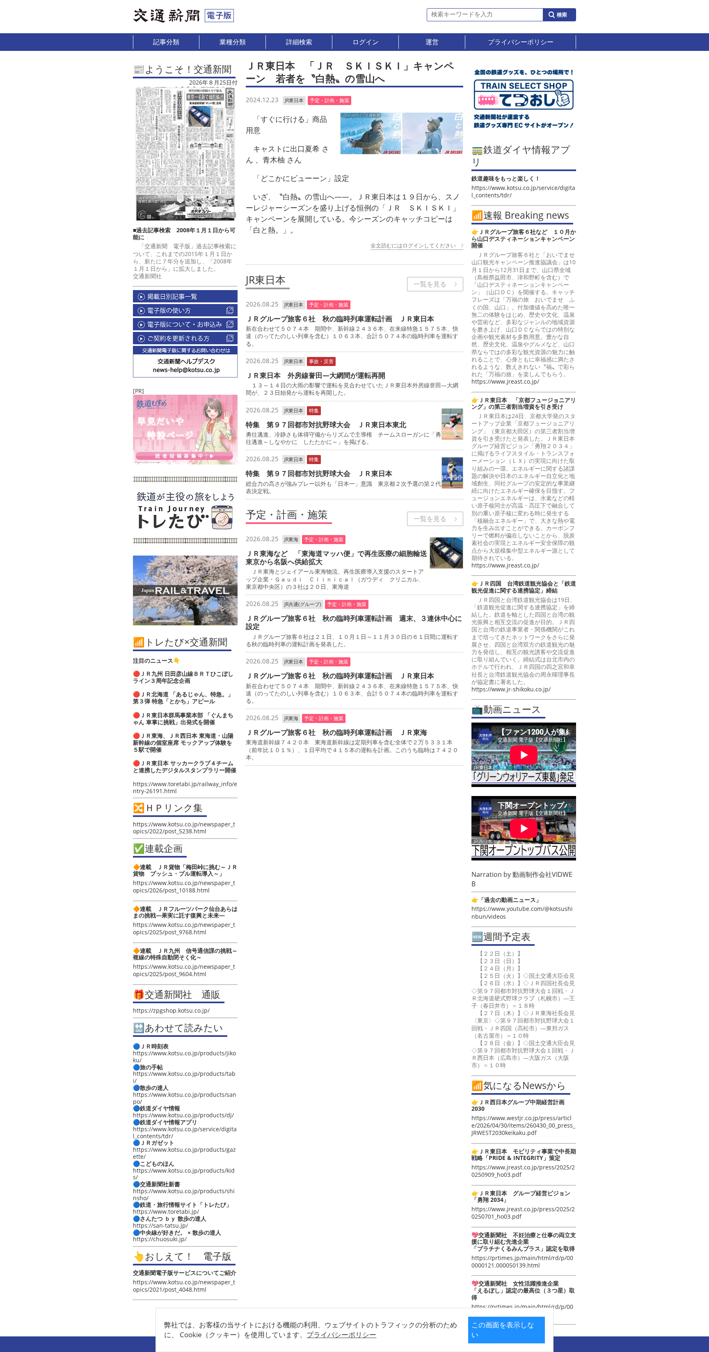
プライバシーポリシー (341, 1334)
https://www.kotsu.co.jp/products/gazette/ (184, 1153)
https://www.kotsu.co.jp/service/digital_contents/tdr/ (185, 1132)
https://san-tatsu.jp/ (160, 1225)
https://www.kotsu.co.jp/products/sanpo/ (184, 1098)
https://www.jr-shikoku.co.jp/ (511, 689)
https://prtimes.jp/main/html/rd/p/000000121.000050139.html (522, 1261)
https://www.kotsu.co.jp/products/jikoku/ (184, 1056)
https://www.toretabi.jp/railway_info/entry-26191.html (185, 787)
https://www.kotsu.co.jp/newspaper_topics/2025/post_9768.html (184, 928)
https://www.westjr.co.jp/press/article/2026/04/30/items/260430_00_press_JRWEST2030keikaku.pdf (523, 1125)
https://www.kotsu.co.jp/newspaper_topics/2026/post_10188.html (184, 886)
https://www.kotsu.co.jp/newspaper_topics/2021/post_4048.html (184, 1285)
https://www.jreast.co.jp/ (505, 381)
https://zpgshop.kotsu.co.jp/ (171, 1010)
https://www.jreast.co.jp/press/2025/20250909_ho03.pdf (523, 1170)
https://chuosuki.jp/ (160, 1239)
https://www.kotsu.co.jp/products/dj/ (183, 1115)
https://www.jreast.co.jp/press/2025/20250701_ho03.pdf (523, 1212)
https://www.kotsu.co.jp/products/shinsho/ (184, 1194)
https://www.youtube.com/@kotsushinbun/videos (522, 912)
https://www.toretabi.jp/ (166, 1211)
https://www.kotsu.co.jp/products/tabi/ (184, 1077)
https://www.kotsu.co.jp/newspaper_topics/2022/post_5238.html (184, 827)
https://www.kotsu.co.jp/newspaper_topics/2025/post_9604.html (184, 970)
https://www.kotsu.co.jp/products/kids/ (184, 1174)
